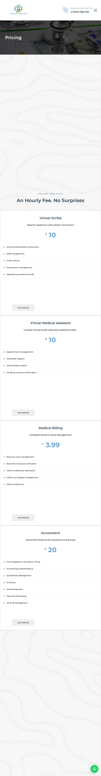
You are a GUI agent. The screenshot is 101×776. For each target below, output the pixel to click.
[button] (94, 769)
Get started (23, 308)
